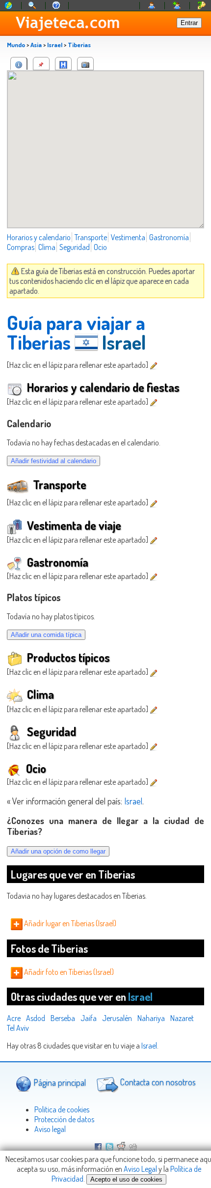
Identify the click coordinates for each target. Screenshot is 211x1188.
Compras (20, 247)
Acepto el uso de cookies (126, 1179)
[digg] (133, 1148)
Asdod (35, 1018)
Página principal (58, 1082)
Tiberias (79, 45)
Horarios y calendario (39, 237)
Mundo (16, 45)
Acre (14, 1018)
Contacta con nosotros (157, 1082)
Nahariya (151, 1018)
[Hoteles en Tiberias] (63, 63)
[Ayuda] (56, 5)
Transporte (91, 237)
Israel (54, 45)
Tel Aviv (18, 1028)
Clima (46, 247)
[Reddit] (121, 1148)
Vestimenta (128, 237)
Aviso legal (50, 1129)
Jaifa (88, 1018)
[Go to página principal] (8, 5)
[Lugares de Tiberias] (41, 63)
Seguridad (74, 247)
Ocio (100, 247)
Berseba (63, 1018)
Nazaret (182, 1018)
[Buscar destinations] (32, 5)
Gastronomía (169, 237)
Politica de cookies (61, 1109)
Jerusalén (117, 1018)
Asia (36, 45)
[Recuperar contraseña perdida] (202, 5)
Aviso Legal (140, 1169)
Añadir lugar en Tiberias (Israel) (69, 923)
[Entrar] (152, 5)
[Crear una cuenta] (177, 5)
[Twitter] (109, 1148)
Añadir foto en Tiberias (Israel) (68, 972)
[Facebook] (98, 1148)
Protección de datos (64, 1119)
